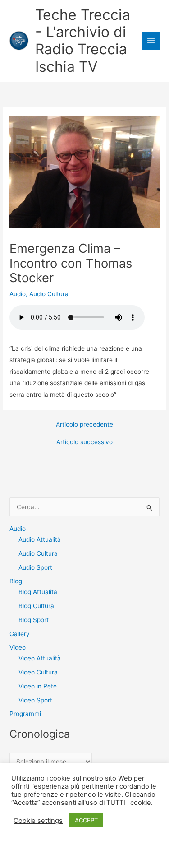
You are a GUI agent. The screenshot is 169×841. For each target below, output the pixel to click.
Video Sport (35, 700)
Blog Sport (33, 619)
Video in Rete (37, 686)
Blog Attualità (37, 591)
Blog (15, 581)
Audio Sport (35, 567)
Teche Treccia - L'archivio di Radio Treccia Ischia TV (82, 40)
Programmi (25, 713)
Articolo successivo (84, 442)
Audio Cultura (49, 293)
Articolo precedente (84, 425)
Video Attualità (39, 658)
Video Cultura (38, 672)
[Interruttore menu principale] (151, 41)
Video (17, 647)
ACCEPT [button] (86, 820)
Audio (17, 293)
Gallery (19, 633)
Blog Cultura (36, 605)
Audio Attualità (39, 539)
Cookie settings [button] (38, 821)
